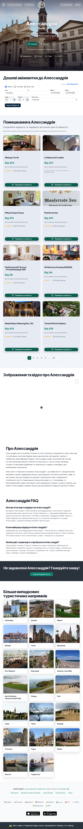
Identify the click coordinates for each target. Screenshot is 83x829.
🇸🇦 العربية (59, 802)
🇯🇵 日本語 (75, 802)
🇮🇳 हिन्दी (48, 806)
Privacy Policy (60, 793)
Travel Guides (48, 793)
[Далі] (58, 358)
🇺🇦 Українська (38, 806)
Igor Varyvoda (31, 789)
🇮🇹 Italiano (50, 802)
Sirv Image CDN (63, 789)
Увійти (77, 5)
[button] (77, 381)
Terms (70, 793)
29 (54, 358)
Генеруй (33, 44)
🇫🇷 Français (18, 802)
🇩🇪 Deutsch (39, 802)
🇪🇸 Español (29, 802)
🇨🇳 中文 (67, 802)
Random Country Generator (30, 793)
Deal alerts (14, 793)
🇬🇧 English (8, 802)
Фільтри (46, 44)
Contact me (41, 789)
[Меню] (4, 5)
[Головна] (41, 4)
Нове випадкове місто (41, 574)
